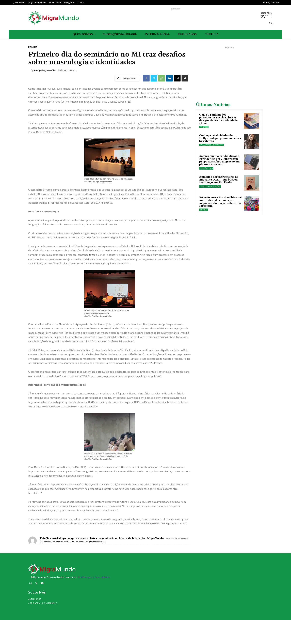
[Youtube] (42, 584)
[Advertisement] (175, 18)
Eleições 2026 (206, 168)
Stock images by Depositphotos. (94, 577)
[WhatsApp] (161, 78)
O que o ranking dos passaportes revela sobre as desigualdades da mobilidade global (218, 119)
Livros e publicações (210, 186)
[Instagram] (30, 584)
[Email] (177, 78)
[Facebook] (146, 78)
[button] (271, 23)
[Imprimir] (185, 78)
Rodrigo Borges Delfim (44, 70)
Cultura (33, 47)
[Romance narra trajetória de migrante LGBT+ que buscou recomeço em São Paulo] (251, 183)
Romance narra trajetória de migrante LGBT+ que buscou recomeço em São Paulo (218, 179)
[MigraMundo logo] (53, 18)
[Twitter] (154, 78)
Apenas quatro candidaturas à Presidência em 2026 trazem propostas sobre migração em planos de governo (219, 160)
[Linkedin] (169, 78)
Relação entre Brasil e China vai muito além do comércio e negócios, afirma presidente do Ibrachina (220, 202)
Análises (204, 127)
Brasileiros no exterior (211, 145)
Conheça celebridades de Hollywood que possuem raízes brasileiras (220, 138)
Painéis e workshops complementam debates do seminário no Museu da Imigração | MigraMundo (102, 538)
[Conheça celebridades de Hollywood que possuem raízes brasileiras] (251, 141)
